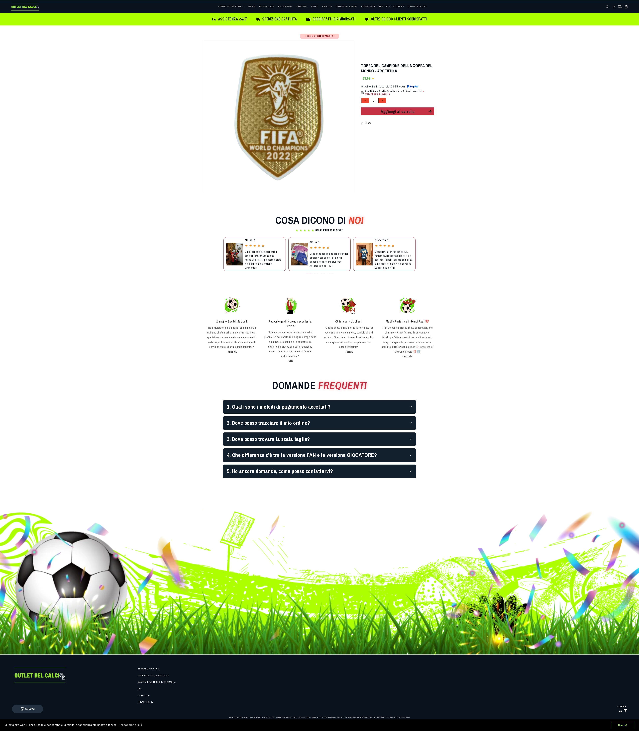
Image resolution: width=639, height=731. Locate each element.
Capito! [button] (622, 725)
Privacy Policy (145, 702)
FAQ (140, 688)
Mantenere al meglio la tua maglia (157, 682)
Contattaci (144, 695)
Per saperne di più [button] (130, 725)
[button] (230, 6)
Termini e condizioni (149, 668)
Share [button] (368, 122)
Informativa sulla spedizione (153, 675)
